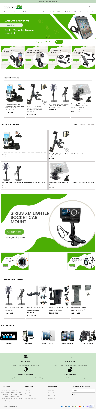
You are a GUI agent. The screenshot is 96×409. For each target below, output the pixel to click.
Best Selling (91, 124)
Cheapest (82, 124)
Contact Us (51, 398)
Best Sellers (28, 390)
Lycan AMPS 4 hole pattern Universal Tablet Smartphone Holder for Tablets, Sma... (79, 309)
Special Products (29, 393)
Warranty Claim (52, 396)
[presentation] (1, 338)
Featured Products (30, 396)
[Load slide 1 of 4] (45, 37)
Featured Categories (30, 398)
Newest (76, 124)
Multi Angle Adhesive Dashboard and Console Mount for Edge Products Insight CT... (80, 105)
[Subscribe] (93, 391)
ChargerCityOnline (12, 406)
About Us (51, 390)
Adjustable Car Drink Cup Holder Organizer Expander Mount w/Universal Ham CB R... (58, 309)
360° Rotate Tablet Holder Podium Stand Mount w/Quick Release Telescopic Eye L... (59, 105)
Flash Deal (59, 42)
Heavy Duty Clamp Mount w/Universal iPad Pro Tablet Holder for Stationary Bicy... (35, 108)
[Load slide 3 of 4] (49, 37)
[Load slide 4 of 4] (51, 37)
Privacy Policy (52, 393)
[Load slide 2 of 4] (47, 37)
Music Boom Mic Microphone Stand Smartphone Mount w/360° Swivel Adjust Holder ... (36, 309)
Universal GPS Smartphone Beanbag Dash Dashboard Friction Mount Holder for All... (15, 106)
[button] (83, 6)
